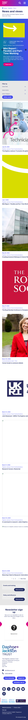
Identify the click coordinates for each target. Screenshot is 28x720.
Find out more (19, 589)
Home (5, 8)
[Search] (20, 3)
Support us (21, 678)
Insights (10, 8)
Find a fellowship (9, 678)
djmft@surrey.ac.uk (10, 670)
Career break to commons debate (12, 363)
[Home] (4, 3)
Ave (25, 717)
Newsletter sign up (19, 682)
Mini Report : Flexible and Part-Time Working (13, 51)
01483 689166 (8, 673)
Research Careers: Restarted (11, 469)
